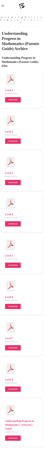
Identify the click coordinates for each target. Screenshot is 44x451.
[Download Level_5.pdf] (10, 244)
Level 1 (9, 90)
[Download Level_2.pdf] (10, 120)
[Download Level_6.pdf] (10, 286)
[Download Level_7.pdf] (10, 327)
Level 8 (9, 379)
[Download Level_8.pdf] (10, 368)
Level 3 (9, 172)
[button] (3, 5)
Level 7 (9, 338)
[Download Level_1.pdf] (10, 79)
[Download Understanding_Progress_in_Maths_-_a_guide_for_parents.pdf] (10, 410)
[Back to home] (22, 5)
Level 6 (9, 297)
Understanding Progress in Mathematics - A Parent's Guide (19, 424)
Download (12, 100)
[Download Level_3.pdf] (10, 162)
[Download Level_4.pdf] (10, 203)
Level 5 (9, 255)
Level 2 (9, 131)
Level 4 (9, 214)
